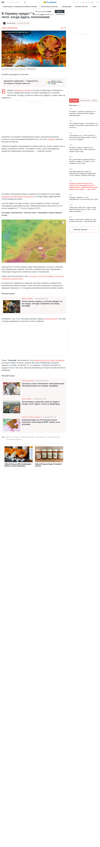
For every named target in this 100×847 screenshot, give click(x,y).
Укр (97, 2)
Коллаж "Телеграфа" (27, 69)
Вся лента (73, 105)
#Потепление (40, 437)
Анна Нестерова (11, 23)
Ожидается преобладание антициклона (18, 197)
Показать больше (80, 229)
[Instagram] (89, 2)
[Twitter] (86, 2)
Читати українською (10, 28)
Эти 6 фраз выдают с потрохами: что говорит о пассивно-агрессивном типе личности (83, 125)
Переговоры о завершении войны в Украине (20, 6)
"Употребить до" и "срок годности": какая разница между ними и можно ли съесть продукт (83, 137)
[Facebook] (74, 2)
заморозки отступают (22, 90)
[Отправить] (25, 2)
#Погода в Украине (27, 437)
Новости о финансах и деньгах (31, 417)
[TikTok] (92, 2)
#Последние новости (14, 439)
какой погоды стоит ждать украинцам (49, 360)
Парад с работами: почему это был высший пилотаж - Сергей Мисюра (82, 220)
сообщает (51, 139)
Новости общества (28, 380)
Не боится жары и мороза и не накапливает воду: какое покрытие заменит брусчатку (82, 149)
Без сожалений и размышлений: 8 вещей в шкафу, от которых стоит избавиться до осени (82, 161)
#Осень (16, 437)
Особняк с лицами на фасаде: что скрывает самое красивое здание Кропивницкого (82, 113)
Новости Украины (27, 298)
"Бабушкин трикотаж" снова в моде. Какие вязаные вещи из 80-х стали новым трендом (83, 209)
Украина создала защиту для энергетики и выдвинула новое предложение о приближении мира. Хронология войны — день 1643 (83, 186)
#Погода (9, 437)
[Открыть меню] (3, 2)
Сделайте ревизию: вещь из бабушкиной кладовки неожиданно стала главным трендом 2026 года (82, 173)
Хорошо (59, 11)
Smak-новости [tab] (85, 100)
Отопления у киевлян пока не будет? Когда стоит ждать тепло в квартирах (41, 403)
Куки (49, 11)
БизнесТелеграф (81, 6)
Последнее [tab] (74, 100)
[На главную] (50, 2)
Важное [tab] (94, 100)
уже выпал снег (51, 319)
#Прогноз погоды (53, 437)
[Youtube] (83, 2)
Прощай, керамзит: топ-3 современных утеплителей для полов (83, 198)
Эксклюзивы (66, 6)
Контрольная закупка (49, 6)
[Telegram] (80, 2)
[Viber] (77, 2)
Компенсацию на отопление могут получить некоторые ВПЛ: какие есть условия (41, 422)
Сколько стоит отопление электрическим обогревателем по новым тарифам (43, 384)
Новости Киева (26, 399)
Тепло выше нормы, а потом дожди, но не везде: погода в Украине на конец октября (42, 303)
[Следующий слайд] (98, 7)
